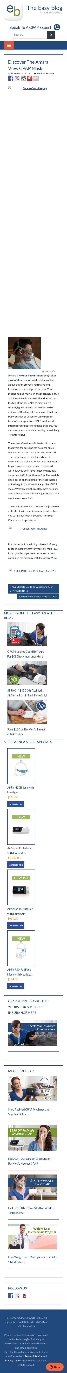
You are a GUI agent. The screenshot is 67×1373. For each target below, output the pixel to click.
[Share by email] (36, 78)
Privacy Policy (12, 1360)
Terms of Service (33, 1356)
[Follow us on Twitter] (17, 1295)
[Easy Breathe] (14, 5)
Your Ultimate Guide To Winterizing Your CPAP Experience (31, 588)
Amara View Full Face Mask (24, 375)
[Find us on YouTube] (24, 1295)
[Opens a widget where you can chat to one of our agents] (55, 1367)
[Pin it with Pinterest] (29, 78)
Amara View (50, 557)
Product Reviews (45, 73)
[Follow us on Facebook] (10, 1295)
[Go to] (32, 1100)
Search (51, 35)
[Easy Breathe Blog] (43, 5)
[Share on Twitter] (17, 78)
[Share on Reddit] (23, 78)
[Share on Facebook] (10, 78)
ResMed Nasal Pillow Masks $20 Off (37, 597)
